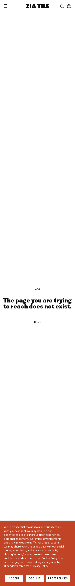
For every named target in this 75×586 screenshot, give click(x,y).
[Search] (62, 6)
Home (37, 322)
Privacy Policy (40, 566)
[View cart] (69, 6)
